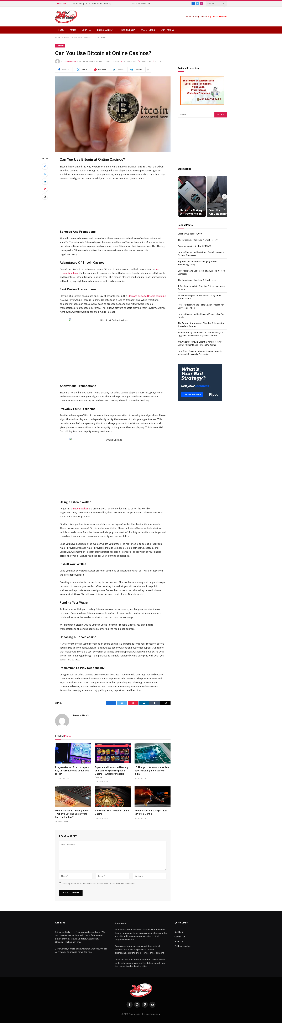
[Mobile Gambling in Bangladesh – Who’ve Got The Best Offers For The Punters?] (73, 796)
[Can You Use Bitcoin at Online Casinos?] (113, 114)
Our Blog (178, 932)
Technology (128, 30)
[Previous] (180, 196)
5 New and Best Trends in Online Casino (112, 812)
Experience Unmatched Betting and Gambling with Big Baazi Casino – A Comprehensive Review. (111, 772)
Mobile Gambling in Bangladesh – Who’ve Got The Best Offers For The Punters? (72, 813)
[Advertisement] (113, 204)
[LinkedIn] (45, 181)
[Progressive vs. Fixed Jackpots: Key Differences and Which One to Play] (73, 753)
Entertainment (106, 30)
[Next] (224, 196)
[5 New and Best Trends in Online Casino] (113, 796)
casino (60, 46)
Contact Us (167, 30)
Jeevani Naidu (70, 61)
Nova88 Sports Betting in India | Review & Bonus (151, 812)
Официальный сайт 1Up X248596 (194, 246)
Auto (73, 30)
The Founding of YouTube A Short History (91, 3)
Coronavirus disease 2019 (190, 234)
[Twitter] (45, 174)
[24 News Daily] (66, 16)
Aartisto (156, 1014)
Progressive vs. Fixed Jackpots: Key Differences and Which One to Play (72, 770)
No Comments (130, 61)
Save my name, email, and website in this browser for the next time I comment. (98, 883)
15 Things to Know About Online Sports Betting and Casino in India (152, 770)
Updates (86, 30)
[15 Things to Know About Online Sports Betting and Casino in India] (153, 753)
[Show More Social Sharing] (148, 70)
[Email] (45, 196)
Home (61, 30)
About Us (178, 941)
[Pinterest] (45, 189)
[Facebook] (45, 166)
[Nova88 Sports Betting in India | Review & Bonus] (153, 796)
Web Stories (148, 30)
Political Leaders (182, 946)
